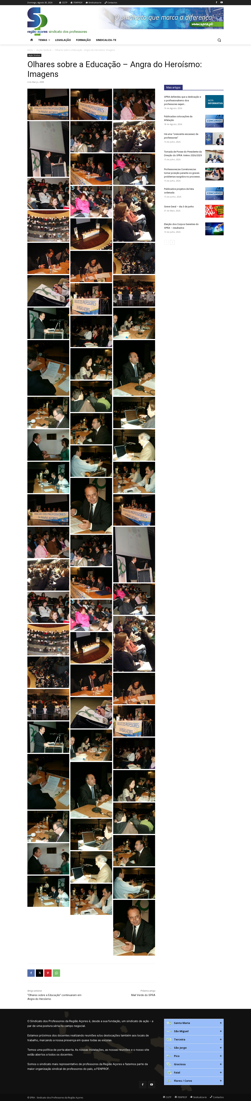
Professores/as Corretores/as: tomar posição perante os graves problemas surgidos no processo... (183, 173)
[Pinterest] (48, 973)
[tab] (194, 1023)
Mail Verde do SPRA (143, 995)
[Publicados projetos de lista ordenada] (214, 193)
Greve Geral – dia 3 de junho (179, 206)
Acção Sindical (43, 50)
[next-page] (172, 242)
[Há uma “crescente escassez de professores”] (214, 138)
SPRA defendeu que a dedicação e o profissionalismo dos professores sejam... (182, 100)
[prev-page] (166, 242)
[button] (219, 40)
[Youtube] (221, 3)
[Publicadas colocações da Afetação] (214, 121)
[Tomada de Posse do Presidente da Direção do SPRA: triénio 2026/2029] (214, 156)
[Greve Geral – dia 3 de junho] (214, 211)
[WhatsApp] (56, 973)
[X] (39, 973)
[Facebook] (216, 3)
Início (30, 50)
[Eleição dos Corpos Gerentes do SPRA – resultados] (214, 228)
